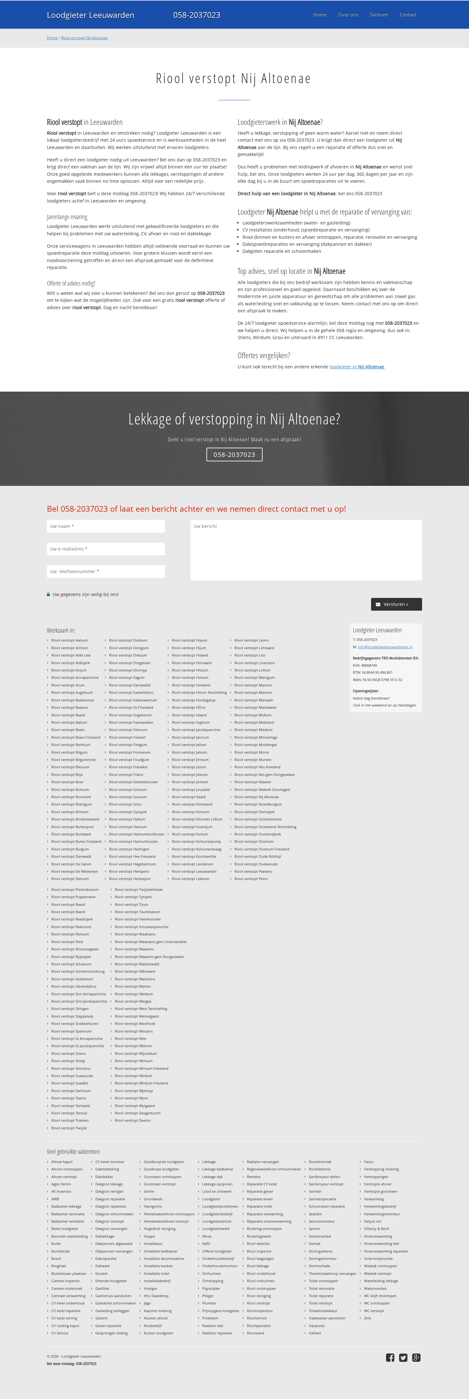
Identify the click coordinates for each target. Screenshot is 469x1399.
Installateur (153, 1243)
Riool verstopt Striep (68, 1060)
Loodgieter (211, 1199)
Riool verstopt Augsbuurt (72, 692)
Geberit (101, 1318)
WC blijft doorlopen (380, 1295)
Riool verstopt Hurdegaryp (194, 700)
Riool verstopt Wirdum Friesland (141, 1083)
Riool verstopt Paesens (253, 871)
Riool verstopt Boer (67, 781)
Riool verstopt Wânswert (135, 971)
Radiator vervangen (263, 1161)
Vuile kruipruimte (378, 1258)
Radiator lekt (212, 1325)
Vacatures (317, 1325)
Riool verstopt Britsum (69, 811)
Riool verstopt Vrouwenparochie (141, 926)
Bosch (56, 1258)
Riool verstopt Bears (68, 729)
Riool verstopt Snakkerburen (75, 1023)
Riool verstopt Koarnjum (192, 826)
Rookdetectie (320, 1169)
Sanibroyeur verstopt (326, 1184)
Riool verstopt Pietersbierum (75, 889)
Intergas (150, 1288)
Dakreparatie (105, 1258)
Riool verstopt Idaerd (189, 715)
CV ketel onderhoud (68, 1303)
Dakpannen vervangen (114, 1251)
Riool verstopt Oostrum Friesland (261, 849)
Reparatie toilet (259, 1206)
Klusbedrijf (153, 1325)
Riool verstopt (258, 1303)
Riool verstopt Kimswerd (192, 804)
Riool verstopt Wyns (131, 1098)
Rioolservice (257, 1318)
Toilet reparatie (321, 1295)
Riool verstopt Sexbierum (72, 978)
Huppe (149, 1236)
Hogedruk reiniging (159, 1228)
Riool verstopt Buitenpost (72, 826)
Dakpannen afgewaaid (113, 1243)
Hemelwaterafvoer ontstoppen (169, 1213)
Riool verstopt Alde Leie (71, 655)
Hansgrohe (153, 1206)
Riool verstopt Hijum (189, 647)
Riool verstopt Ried (67, 941)
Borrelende (60, 1251)
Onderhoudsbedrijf (218, 1258)
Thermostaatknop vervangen (332, 1273)
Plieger (207, 1295)
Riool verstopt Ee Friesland (131, 707)
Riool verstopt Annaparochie (75, 677)
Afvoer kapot (62, 1161)
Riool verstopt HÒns (188, 707)
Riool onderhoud (261, 1273)
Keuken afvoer (156, 1318)
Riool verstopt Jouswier (191, 789)
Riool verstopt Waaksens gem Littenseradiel (151, 941)
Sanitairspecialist (322, 1199)
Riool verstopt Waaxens (134, 949)
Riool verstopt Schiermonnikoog (78, 971)
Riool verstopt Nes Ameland (257, 766)
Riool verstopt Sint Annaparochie (78, 993)
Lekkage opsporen (217, 1184)
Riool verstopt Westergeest (137, 1016)
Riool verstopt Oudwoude (256, 864)
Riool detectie (258, 1243)
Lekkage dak (212, 1176)
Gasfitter (102, 1288)
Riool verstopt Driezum (128, 655)
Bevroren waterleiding (69, 1236)
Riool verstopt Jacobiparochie (196, 729)
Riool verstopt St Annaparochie (77, 1038)
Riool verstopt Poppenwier (73, 896)
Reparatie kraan (260, 1199)
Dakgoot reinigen (109, 1191)
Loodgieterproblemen (220, 1206)
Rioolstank (255, 1333)
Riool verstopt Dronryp (128, 670)
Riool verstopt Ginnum (128, 789)
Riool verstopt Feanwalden (131, 722)
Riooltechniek (320, 1161)
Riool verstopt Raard (68, 904)
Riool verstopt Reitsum (70, 934)
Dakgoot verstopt (109, 1221)
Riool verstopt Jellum (189, 744)
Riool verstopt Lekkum (190, 878)
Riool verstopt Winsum (134, 1060)
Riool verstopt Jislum (189, 766)
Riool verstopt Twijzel (69, 1128)
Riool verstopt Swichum (71, 1090)
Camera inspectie (65, 1280)
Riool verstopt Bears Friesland (75, 737)
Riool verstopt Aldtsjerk (70, 662)
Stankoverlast (320, 1236)
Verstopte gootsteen (381, 1191)
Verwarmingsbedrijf (380, 1206)
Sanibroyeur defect (324, 1176)
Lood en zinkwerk (217, 1191)
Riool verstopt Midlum (253, 715)
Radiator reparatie (217, 1333)
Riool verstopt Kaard (189, 796)
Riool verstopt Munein (253, 759)
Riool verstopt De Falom (71, 864)
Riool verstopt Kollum (190, 834)
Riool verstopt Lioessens (254, 662)
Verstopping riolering (381, 1169)
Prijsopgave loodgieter (220, 1310)
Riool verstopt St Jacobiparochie (77, 1045)
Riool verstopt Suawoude (72, 1075)
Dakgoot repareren (110, 1206)
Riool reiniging (259, 1295)
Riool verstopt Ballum (69, 722)
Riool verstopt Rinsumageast (75, 949)
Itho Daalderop (156, 1295)
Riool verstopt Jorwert (190, 781)
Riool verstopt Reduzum (71, 926)
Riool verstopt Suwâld (69, 1083)
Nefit (206, 1243)
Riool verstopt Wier (130, 1038)
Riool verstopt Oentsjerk (254, 811)
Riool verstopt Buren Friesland (76, 841)
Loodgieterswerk (216, 1228)
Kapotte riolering (158, 1310)
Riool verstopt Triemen (70, 1120)
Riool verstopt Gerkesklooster (133, 781)
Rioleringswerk (259, 1236)
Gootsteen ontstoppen (163, 1176)
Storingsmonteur (323, 1258)
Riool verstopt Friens (126, 774)
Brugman (58, 1265)
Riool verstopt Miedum (253, 729)
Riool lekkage (258, 1265)
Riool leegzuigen (260, 1258)
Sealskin (315, 1213)
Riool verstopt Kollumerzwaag (196, 849)
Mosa (206, 1236)
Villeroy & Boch (376, 1228)
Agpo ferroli (61, 1184)
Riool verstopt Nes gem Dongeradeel (264, 774)
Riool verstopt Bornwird (71, 796)
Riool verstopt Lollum (252, 670)
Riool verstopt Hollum (190, 677)
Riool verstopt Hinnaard (192, 662)
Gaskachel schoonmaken (115, 1303)
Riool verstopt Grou (125, 804)
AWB (55, 1199)
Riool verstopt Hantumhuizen (133, 841)
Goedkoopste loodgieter (164, 1161)
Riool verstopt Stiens (68, 1053)
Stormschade (319, 1265)
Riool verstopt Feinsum (128, 729)
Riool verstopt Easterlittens (131, 692)
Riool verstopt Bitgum (69, 752)
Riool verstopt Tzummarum (137, 911)
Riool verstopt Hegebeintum (132, 864)
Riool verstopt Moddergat (255, 744)
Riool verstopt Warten (133, 986)
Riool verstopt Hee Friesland (132, 856)
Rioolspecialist (259, 1325)
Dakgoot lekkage (109, 1184)
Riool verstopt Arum (68, 685)
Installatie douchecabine (164, 1258)
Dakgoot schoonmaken (114, 1213)
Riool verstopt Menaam (253, 700)
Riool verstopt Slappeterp (72, 1016)
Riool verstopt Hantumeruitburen (136, 834)
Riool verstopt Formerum (130, 752)
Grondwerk (153, 1199)
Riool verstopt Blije (67, 774)
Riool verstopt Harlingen (129, 849)
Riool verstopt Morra (251, 752)
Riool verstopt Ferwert (127, 737)
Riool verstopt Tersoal (69, 1113)
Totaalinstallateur (323, 1310)
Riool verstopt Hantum (128, 826)
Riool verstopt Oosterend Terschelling (265, 826)
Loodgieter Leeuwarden (90, 14)
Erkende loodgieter (111, 1280)
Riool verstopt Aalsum (69, 640)
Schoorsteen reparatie (327, 1206)
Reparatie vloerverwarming (269, 1221)
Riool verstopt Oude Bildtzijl (257, 856)
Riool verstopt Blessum (70, 766)
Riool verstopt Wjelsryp (134, 1090)
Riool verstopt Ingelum (191, 722)
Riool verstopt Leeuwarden (194, 871)
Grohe (149, 1191)
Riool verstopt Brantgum (71, 804)
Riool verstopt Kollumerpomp (196, 841)
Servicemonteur (322, 1221)
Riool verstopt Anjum (68, 670)
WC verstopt (374, 1310)
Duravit (101, 1273)
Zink (367, 1318)
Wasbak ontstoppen (380, 1265)
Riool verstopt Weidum (134, 993)
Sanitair (315, 1191)
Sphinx (314, 1228)
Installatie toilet (156, 1273)
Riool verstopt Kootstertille (194, 856)
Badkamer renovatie (68, 1213)
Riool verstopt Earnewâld (130, 685)
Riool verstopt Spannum (71, 1031)
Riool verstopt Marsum (253, 692)
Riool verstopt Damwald (71, 856)
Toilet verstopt (320, 1303)
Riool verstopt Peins (251, 878)
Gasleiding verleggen (112, 1310)
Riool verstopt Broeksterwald (75, 819)
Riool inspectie (259, 1251)
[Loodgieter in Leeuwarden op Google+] (417, 1357)
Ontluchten (211, 1273)
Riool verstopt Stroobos (71, 1068)
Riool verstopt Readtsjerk (72, 919)
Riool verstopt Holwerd (191, 685)
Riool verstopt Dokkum (128, 640)
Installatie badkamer (160, 1251)
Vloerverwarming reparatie (386, 1251)
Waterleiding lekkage (381, 1280)
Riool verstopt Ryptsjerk (71, 956)
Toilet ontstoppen (323, 1280)
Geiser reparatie (108, 1325)
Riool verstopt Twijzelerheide (139, 889)
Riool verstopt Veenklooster (138, 919)
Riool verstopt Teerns (68, 1098)
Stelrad (314, 1243)
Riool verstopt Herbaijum (130, 878)
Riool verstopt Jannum (190, 737)
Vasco (369, 1161)
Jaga (147, 1303)
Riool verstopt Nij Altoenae (84, 37)
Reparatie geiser (260, 1191)
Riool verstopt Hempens (129, 871)
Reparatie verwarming (265, 1213)
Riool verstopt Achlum (69, 647)
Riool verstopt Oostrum (253, 841)
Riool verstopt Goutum (128, 796)
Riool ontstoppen (261, 1288)
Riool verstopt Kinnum (190, 811)
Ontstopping (212, 1280)
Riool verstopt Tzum (131, 904)
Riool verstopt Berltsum (70, 744)
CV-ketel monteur (109, 1161)
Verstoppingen (376, 1176)
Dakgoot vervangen (111, 1228)
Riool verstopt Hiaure (189, 640)
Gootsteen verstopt (160, 1184)
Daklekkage (104, 1236)
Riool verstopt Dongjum (129, 647)
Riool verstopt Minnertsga (255, 737)
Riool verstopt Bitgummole (73, 759)
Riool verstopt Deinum (70, 878)
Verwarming (374, 1199)
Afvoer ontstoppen (67, 1169)
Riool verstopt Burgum (70, 849)
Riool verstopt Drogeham (130, 662)
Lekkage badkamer (217, 1169)
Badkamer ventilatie (67, 1221)
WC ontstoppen (377, 1303)
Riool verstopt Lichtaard (254, 647)
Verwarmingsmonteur (382, 1213)
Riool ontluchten (261, 1280)
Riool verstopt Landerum (192, 864)
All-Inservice (61, 1191)
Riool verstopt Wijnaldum (136, 1053)
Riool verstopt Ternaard (70, 1105)
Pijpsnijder (211, 1288)
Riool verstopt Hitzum (190, 670)
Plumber (209, 1303)
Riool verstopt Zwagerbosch (138, 1113)
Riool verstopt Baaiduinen (72, 700)
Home (52, 37)
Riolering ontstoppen (264, 1228)
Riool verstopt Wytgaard (135, 1105)
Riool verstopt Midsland (254, 722)
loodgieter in (357, 367)
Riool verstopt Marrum (253, 685)
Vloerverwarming (378, 1236)
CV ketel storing (64, 1318)
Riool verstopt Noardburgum (258, 804)
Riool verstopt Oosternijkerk (257, 834)
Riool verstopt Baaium (69, 707)
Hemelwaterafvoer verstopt (166, 1221)
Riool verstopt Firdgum (128, 744)
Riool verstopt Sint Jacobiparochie (79, 1001)
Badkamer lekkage (66, 1206)
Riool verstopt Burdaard (71, 834)
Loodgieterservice (216, 1221)
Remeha (253, 1176)
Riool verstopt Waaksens (135, 934)
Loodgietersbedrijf (217, 1213)
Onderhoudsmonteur (220, 1265)
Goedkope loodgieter (161, 1169)
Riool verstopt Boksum (70, 789)
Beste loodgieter (64, 1228)
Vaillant (315, 1333)
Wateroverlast (375, 1288)
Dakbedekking (107, 1169)
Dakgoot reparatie (110, 1199)
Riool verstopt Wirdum (133, 1075)
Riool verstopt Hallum (127, 819)
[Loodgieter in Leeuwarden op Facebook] (391, 1357)
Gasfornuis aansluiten (113, 1295)
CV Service (59, 1333)
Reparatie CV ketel (262, 1184)
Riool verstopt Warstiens (135, 978)
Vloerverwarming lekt (381, 1243)
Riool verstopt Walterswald (137, 964)
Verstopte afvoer (377, 1184)
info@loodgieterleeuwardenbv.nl (385, 646)
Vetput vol (372, 1221)
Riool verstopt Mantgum (254, 677)
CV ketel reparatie (65, 1310)
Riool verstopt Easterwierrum (133, 700)
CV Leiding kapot (65, 1325)
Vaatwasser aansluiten (327, 1318)
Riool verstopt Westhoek (135, 1023)
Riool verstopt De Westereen (74, 871)
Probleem (210, 1318)
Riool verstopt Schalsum (71, 964)
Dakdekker (104, 1176)
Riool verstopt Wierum (133, 1045)
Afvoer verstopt (64, 1176)
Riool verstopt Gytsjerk (128, 811)
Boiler (56, 1243)
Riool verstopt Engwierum (130, 715)
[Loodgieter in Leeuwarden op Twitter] (404, 1357)
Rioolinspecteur (260, 1310)
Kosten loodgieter (158, 1333)
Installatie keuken (158, 1265)
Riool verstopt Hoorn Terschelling (199, 692)
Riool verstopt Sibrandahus (73, 986)
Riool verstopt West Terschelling (141, 1008)
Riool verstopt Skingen (70, 1008)
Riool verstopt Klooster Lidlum (197, 819)
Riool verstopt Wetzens (134, 1031)
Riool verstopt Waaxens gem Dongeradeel (149, 956)
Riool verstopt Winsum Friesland (141, 1068)
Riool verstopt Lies (249, 655)
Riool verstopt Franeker (128, 766)
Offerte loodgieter (217, 1251)
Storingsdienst (320, 1251)
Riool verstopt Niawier (252, 781)
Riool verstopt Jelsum (189, 752)
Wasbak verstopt (377, 1273)
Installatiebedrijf (157, 1280)
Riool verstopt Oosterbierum (258, 819)
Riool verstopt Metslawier (255, 707)
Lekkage (209, 1161)
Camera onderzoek (66, 1288)
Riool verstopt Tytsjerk (133, 896)
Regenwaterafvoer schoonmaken (274, 1169)
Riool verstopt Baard (68, 715)
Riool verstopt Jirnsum (190, 759)
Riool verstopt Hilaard (190, 655)
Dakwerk (102, 1265)
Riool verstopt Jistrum (190, 774)
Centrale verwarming (68, 1295)
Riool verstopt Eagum (127, 677)
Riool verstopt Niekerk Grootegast (262, 789)
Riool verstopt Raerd (68, 911)
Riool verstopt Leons (251, 640)
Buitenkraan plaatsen (68, 1273)
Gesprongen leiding (111, 1333)
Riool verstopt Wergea (133, 1001)
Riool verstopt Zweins (133, 1120)
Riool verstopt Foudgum (129, 759)
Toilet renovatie (321, 1288)
